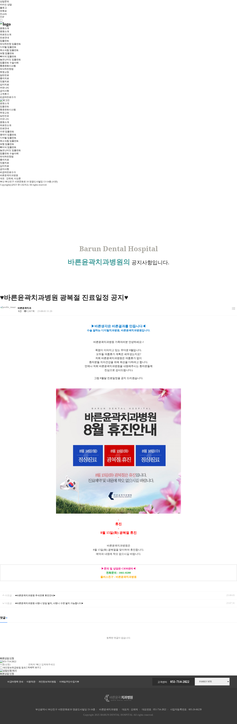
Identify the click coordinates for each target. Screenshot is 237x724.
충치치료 (4, 78)
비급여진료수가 (8, 97)
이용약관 (31, 681)
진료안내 (4, 37)
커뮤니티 (4, 87)
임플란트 (4, 40)
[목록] (233, 309)
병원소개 (4, 28)
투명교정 (4, 72)
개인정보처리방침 (47, 681)
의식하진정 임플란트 (10, 44)
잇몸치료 (4, 81)
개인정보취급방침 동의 (14, 667)
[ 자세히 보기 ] (33, 667)
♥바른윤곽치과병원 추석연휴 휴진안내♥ (35, 595)
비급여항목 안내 (15, 681)
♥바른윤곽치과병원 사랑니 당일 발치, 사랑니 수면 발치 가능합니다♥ (49, 603)
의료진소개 (5, 34)
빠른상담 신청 (7, 658)
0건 (20, 311)
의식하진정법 (7, 69)
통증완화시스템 (8, 66)
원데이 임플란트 (8, 134)
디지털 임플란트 (8, 47)
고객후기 (4, 94)
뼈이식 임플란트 (8, 56)
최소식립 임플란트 (9, 50)
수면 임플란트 (7, 131)
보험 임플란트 (7, 53)
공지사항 (4, 91)
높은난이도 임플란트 (10, 59)
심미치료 (4, 84)
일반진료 (4, 75)
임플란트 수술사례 (9, 62)
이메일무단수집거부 (69, 681)
